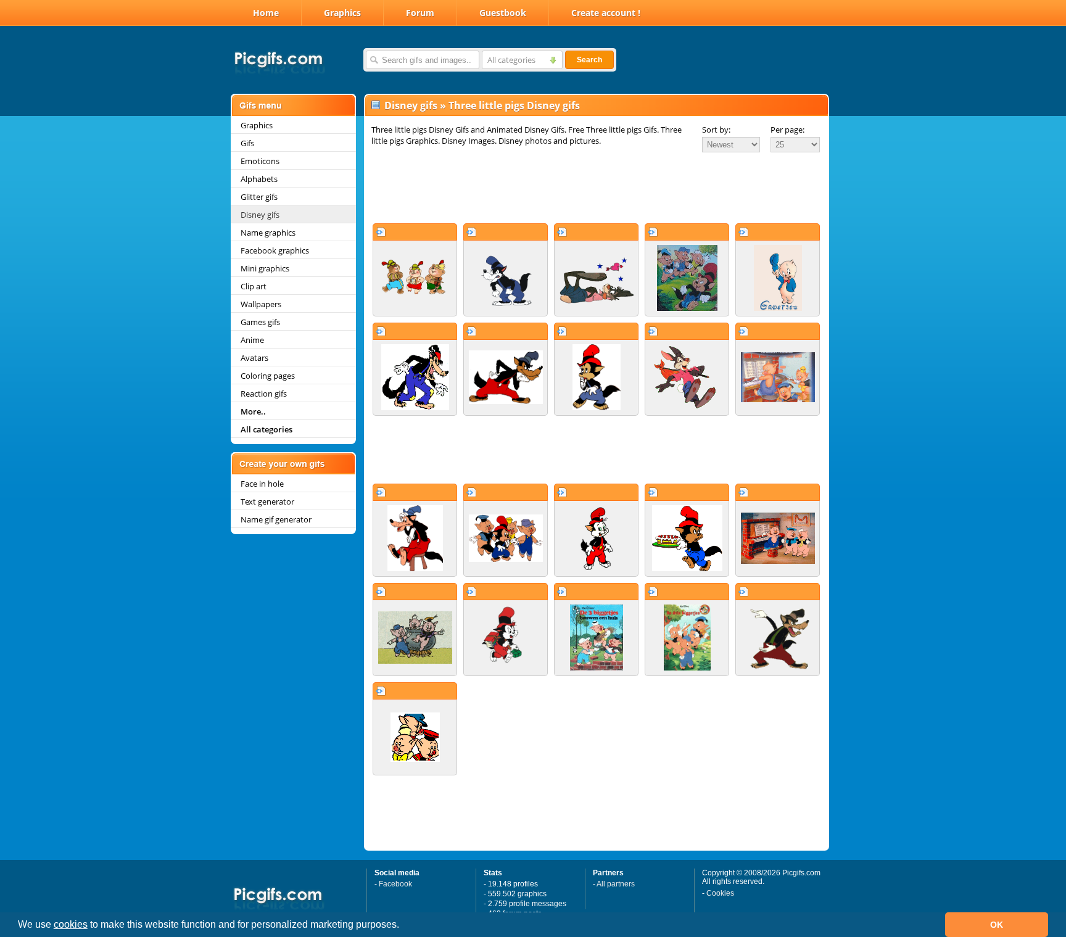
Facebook (395, 884)
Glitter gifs (259, 196)
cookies (71, 924)
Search (589, 60)
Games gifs (260, 322)
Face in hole (262, 483)
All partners (616, 884)
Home (266, 13)
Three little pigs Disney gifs (514, 105)
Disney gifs (260, 214)
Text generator (267, 501)
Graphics (342, 13)
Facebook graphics (275, 250)
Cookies (720, 893)
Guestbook (502, 13)
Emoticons (260, 161)
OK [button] (996, 925)
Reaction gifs (264, 393)
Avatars (254, 357)
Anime (252, 339)
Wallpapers (261, 304)
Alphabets (259, 178)
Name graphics (268, 232)
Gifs (247, 143)
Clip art (253, 286)
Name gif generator (276, 519)
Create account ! (605, 13)
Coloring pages (268, 375)
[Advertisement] (596, 187)
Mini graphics (265, 268)
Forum (420, 13)
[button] (403, 926)
